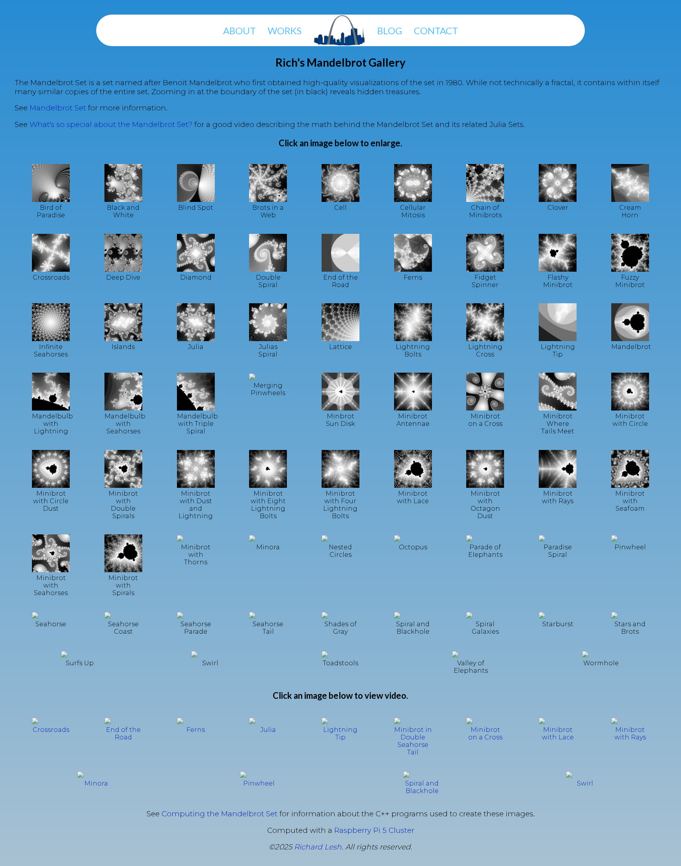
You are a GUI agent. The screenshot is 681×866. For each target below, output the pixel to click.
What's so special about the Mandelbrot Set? (111, 124)
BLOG (389, 30)
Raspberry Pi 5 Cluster (374, 830)
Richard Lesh (318, 846)
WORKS (284, 30)
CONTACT (436, 30)
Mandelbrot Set (58, 107)
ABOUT (239, 30)
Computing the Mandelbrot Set (219, 813)
